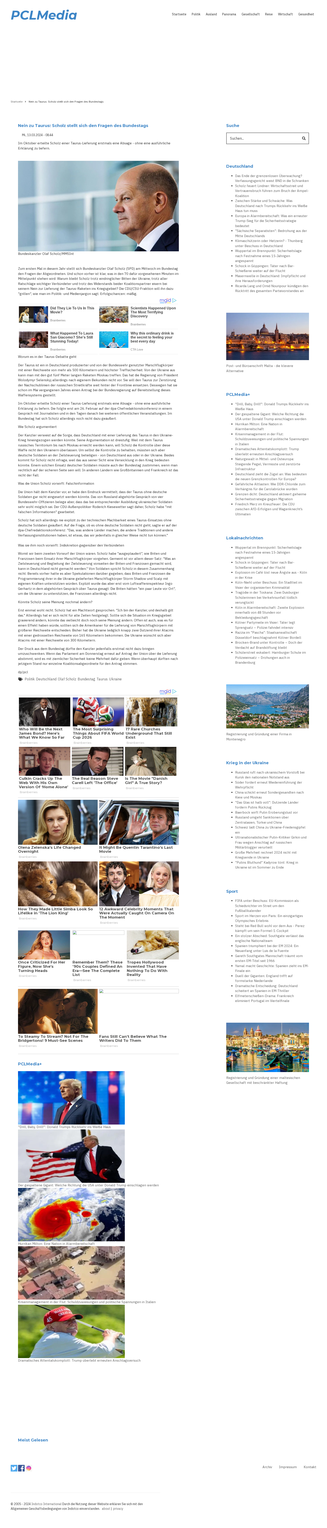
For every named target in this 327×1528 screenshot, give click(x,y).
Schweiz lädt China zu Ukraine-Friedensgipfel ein (270, 830)
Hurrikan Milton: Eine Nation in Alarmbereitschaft (56, 1244)
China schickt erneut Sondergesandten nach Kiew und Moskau (269, 795)
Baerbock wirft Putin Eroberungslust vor (266, 812)
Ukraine (115, 679)
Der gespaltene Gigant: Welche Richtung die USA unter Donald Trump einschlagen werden (88, 1185)
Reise (269, 14)
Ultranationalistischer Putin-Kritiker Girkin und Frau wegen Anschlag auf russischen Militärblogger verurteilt (271, 842)
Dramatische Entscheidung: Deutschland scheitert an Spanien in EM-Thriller (266, 988)
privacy (118, 1509)
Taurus (102, 679)
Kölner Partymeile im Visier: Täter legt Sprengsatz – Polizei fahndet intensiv (265, 625)
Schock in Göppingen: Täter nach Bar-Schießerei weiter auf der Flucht (264, 268)
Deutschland (46, 679)
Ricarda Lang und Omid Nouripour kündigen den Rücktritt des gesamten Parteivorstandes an (271, 288)
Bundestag (86, 679)
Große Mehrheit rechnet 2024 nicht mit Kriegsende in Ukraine (266, 855)
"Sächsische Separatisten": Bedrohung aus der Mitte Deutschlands (271, 233)
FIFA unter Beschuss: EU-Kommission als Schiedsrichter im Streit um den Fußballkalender (267, 906)
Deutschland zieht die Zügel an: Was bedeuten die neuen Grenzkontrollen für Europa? (271, 476)
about (106, 1509)
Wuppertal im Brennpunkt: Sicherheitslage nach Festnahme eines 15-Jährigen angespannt (268, 256)
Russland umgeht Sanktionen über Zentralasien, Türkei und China (262, 819)
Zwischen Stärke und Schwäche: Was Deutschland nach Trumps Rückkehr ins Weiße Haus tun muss (271, 206)
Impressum (288, 1467)
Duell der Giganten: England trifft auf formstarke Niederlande (264, 978)
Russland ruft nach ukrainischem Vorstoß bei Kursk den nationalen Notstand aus (270, 775)
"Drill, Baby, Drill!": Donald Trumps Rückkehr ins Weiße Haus (64, 1127)
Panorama (229, 14)
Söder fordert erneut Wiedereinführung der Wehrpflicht (268, 785)
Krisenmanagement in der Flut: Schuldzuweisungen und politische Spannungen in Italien (87, 1302)
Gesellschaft (251, 14)
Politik (196, 14)
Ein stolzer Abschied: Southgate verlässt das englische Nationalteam (269, 938)
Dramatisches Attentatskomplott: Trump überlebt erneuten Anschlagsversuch (79, 1360)
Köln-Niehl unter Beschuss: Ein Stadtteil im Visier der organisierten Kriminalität (268, 585)
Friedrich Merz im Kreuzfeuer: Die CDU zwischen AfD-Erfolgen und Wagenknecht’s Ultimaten (269, 509)
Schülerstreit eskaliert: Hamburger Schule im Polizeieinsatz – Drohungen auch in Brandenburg (270, 657)
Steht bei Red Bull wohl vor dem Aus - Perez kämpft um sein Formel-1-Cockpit (270, 928)
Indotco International (46, 1504)
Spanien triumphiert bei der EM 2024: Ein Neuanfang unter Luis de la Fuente (267, 948)
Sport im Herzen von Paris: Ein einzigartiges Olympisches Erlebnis (269, 918)
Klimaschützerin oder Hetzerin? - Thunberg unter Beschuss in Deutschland (269, 243)
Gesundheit (306, 14)
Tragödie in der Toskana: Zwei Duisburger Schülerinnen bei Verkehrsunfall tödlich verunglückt (267, 597)
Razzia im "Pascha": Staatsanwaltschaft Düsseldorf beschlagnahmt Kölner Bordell (268, 635)
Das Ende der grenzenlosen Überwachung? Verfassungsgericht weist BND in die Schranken (272, 178)
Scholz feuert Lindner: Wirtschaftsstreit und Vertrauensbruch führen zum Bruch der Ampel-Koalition (272, 191)
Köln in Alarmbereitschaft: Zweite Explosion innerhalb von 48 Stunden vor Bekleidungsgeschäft (269, 612)
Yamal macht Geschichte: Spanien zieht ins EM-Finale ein (272, 968)
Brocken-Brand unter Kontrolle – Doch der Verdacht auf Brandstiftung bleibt (268, 645)
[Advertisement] (163, 59)
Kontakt (310, 1467)
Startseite (179, 14)
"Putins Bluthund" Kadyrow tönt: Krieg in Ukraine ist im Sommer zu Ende (266, 865)
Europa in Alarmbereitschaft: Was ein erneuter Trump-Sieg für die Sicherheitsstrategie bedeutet (271, 221)
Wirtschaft (285, 14)
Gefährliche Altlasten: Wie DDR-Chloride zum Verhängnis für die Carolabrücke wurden (270, 486)
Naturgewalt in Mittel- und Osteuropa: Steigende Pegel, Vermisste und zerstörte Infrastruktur (267, 464)
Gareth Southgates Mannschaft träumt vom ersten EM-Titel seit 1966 (269, 958)
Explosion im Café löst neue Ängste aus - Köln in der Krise (271, 575)
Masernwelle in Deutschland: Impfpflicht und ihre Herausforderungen (270, 278)
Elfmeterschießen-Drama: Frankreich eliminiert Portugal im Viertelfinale (264, 998)
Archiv (267, 1467)
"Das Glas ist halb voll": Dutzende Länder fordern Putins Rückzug (267, 805)
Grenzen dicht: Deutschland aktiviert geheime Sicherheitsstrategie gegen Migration (270, 496)
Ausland (211, 14)
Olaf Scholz (67, 679)
